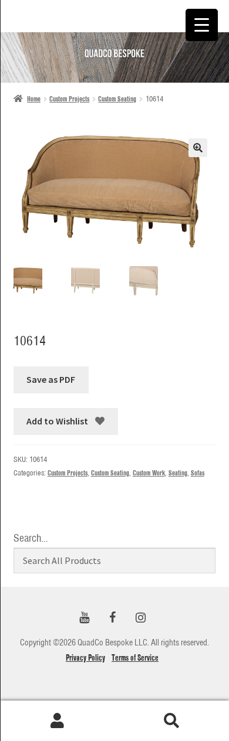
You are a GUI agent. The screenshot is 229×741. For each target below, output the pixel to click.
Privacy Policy (85, 658)
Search (171, 721)
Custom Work (149, 473)
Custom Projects (69, 99)
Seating (178, 473)
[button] (197, 147)
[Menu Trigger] (202, 25)
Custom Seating (117, 99)
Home (34, 99)
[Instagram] (140, 618)
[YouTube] (84, 618)
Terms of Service (135, 658)
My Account (57, 721)
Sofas (197, 473)
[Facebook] (112, 618)
